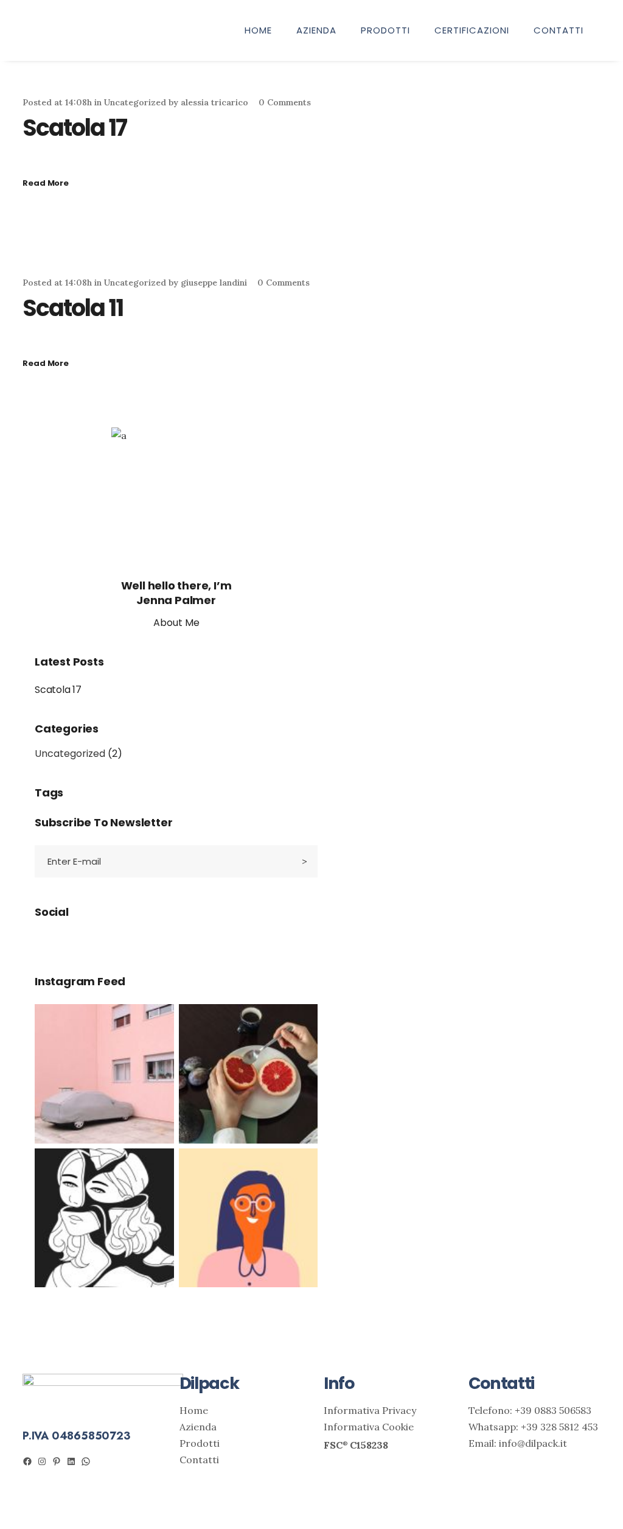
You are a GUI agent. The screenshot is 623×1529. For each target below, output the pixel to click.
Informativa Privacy (370, 1410)
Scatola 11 (73, 308)
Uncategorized (135, 102)
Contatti (199, 1459)
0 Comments (285, 102)
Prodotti (199, 1443)
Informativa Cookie (369, 1427)
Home (193, 1410)
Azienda (198, 1427)
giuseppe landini (214, 282)
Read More (46, 183)
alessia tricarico (214, 102)
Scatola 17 (75, 127)
